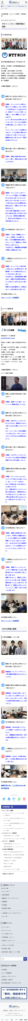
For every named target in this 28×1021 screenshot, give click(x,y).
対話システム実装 (8, 863)
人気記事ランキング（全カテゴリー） (12, 913)
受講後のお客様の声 (8, 873)
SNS (16, 1010)
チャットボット (6, 891)
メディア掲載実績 (6, 973)
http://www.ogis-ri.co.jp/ (8, 338)
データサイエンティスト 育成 (11, 869)
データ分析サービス (7, 933)
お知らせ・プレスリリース (9, 976)
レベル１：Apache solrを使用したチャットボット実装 (14, 819)
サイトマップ (21, 1010)
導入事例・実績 (6, 948)
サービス (7, 1019)
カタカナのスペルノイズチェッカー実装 (14, 838)
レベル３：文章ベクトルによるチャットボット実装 (14, 829)
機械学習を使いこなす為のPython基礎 (14, 854)
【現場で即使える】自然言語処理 (12, 857)
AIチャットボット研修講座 (10, 297)
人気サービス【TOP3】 (8, 945)
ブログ (16, 1019)
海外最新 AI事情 (6, 908)
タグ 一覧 (4, 916)
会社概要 (4, 969)
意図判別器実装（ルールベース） (12, 843)
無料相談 (25, 1019)
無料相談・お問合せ (7, 979)
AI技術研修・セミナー (8, 937)
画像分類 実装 (7, 866)
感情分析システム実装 (10, 860)
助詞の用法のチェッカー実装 (11, 835)
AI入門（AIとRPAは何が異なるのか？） (14, 852)
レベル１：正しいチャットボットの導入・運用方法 (13, 814)
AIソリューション (6, 930)
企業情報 (21, 1019)
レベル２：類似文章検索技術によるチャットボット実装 (14, 824)
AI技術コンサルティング (8, 940)
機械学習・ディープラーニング (10, 898)
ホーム (2, 1019)
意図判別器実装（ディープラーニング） (14, 846)
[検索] (25, 959)
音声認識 (4, 905)
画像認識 (4, 901)
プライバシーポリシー (14, 1013)
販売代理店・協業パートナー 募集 (11, 952)
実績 (11, 1019)
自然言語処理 (5, 894)
